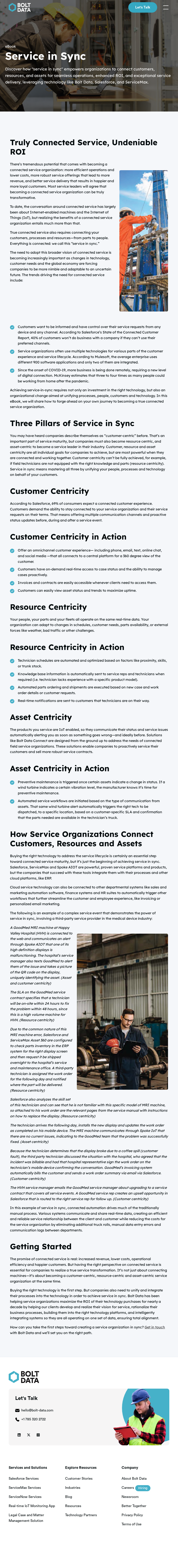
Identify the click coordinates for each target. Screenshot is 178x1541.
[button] (165, 7)
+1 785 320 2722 (33, 1419)
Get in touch (155, 1327)
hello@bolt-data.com (37, 1410)
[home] (20, 7)
